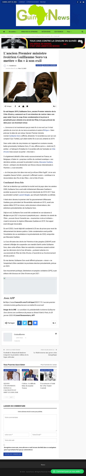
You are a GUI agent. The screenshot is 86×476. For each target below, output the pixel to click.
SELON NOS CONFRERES (50, 65)
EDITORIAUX (59, 32)
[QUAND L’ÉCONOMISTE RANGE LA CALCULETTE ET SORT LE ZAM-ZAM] (12, 375)
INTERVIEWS (46, 32)
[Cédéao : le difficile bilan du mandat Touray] (30, 375)
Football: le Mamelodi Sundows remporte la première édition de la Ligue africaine (15, 355)
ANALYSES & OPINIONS (29, 32)
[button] (67, 471)
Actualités (12, 32)
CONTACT (22, 2)
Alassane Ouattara (46, 162)
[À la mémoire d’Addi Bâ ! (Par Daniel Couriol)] (48, 375)
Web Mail (43, 2)
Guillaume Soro (14, 136)
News (43, 465)
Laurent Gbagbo (24, 195)
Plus (68, 32)
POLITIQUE (39, 65)
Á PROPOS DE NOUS (33, 2)
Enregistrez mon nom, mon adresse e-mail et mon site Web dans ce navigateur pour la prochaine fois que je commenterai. (30, 449)
